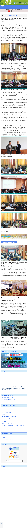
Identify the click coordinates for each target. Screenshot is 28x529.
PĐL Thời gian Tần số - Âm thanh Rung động (13, 425)
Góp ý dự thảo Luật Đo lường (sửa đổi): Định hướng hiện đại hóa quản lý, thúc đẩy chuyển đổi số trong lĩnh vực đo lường (14, 264)
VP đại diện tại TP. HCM (7, 439)
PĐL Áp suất (5, 414)
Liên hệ (14, 11)
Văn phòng (5, 401)
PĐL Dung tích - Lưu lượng (9, 416)
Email (19, 11)
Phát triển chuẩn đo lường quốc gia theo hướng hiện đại (13, 388)
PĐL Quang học (6, 430)
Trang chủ (5, 15)
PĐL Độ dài (4, 407)
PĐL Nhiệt (4, 427)
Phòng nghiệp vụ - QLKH (8, 397)
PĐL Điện (4, 421)
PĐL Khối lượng (6, 410)
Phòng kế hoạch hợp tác (8, 399)
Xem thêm (10, 266)
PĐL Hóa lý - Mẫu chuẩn (8, 419)
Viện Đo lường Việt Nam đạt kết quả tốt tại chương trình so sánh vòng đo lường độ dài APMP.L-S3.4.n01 (13, 338)
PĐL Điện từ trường (7, 423)
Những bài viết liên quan (8, 242)
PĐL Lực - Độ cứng (6, 412)
